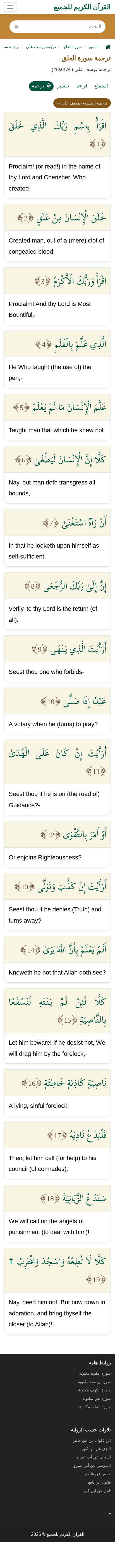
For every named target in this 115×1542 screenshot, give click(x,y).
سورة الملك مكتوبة (95, 1406)
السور (93, 46)
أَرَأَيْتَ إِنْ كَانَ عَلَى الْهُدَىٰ (57, 753)
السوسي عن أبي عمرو (92, 1465)
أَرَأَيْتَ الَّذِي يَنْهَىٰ (78, 649)
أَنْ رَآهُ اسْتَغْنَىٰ (84, 522)
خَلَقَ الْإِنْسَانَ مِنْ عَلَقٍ (71, 217)
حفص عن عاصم (98, 1473)
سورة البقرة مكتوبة (95, 1373)
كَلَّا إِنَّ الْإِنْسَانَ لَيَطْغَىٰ (70, 459)
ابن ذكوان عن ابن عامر (92, 1440)
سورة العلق (72, 46)
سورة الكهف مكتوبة (94, 1390)
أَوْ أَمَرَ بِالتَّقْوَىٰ (84, 834)
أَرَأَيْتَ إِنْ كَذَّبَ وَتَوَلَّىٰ (71, 886)
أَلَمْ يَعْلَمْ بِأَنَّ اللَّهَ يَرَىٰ (74, 949)
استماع (101, 86)
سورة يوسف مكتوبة (94, 1381)
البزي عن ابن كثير (96, 1448)
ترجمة (38, 86)
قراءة (81, 86)
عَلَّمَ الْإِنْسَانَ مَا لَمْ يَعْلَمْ (69, 407)
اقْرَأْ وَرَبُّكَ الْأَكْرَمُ (79, 281)
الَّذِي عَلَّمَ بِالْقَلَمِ (80, 344)
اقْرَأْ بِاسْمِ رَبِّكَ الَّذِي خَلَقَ (57, 125)
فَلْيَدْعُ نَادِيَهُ (88, 1135)
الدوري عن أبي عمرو (94, 1457)
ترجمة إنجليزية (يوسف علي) (83, 103)
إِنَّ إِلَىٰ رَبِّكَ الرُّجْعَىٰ (74, 586)
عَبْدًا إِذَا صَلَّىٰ (84, 701)
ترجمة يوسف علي (41, 46)
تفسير (63, 86)
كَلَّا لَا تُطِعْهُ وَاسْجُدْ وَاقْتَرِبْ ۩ (57, 1261)
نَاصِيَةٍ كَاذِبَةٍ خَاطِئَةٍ (75, 1083)
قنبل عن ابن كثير (97, 1490)
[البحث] (16, 26)
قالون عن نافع (99, 1482)
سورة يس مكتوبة (96, 1398)
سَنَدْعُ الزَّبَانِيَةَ (84, 1198)
